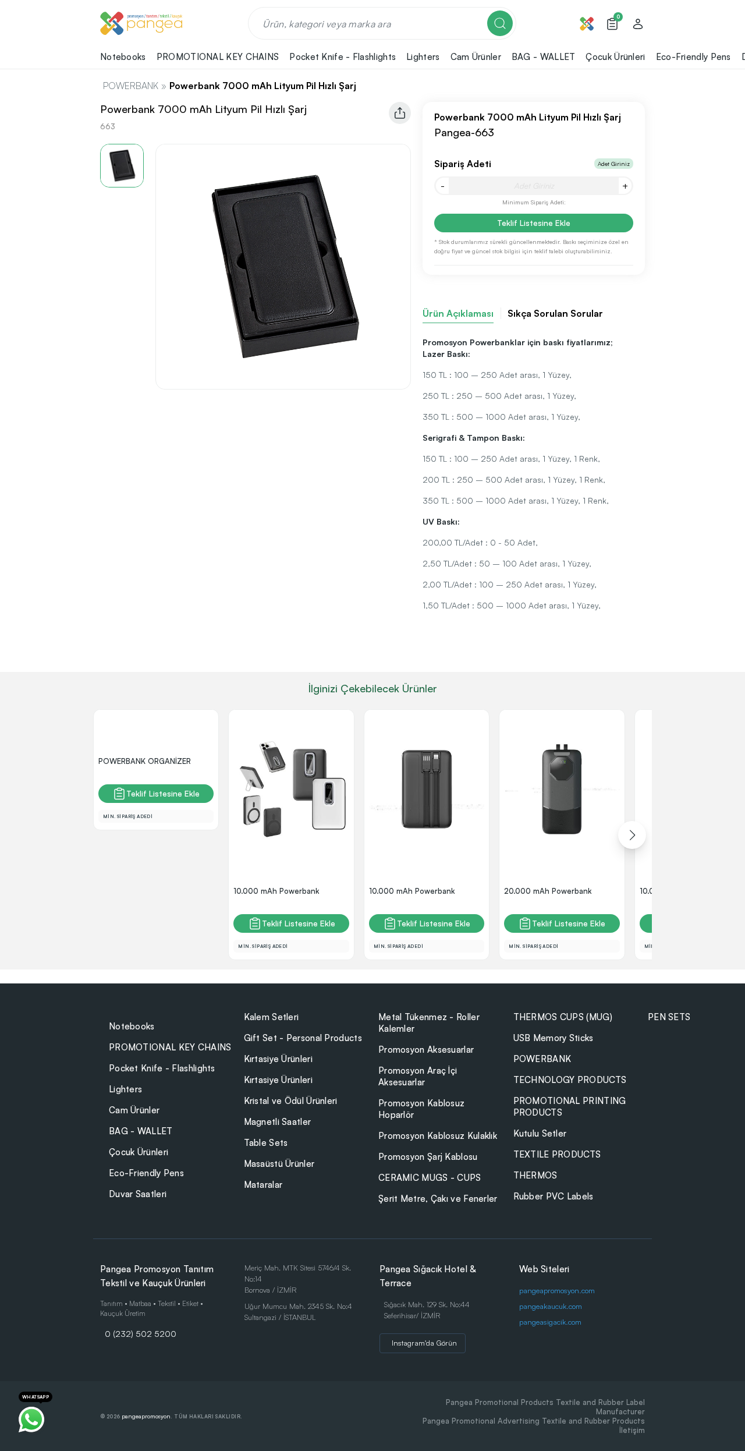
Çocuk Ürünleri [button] (615, 56)
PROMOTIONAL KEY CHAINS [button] (218, 56)
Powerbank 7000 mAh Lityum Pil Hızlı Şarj (262, 85)
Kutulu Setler (540, 1133)
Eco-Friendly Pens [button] (693, 56)
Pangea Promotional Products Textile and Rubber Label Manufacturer (545, 1406)
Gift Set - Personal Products (303, 1037)
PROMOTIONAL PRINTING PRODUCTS (569, 1106)
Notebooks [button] (123, 56)
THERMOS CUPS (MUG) (562, 1016)
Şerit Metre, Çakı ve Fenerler (438, 1198)
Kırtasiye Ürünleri (278, 1058)
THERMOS (535, 1175)
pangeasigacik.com (550, 1321)
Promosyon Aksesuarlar (426, 1049)
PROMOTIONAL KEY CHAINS (170, 1047)
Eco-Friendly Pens (146, 1173)
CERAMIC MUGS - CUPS (429, 1177)
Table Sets (266, 1142)
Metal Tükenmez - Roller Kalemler (429, 1022)
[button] (632, 834)
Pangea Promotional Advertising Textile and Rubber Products (534, 1420)
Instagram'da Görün (424, 1342)
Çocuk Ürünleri (138, 1152)
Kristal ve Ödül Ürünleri (291, 1100)
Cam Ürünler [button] (475, 56)
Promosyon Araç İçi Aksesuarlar (417, 1076)
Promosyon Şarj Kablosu (428, 1156)
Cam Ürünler (134, 1110)
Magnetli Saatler (277, 1121)
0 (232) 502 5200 (140, 1333)
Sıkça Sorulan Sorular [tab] (555, 313)
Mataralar (263, 1184)
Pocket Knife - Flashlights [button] (342, 56)
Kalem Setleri (271, 1016)
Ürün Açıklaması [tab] (458, 313)
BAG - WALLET (141, 1131)
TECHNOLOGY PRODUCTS (570, 1079)
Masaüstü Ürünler (279, 1163)
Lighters (125, 1089)
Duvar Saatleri (137, 1193)
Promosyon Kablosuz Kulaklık (437, 1135)
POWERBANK (130, 85)
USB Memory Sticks (553, 1037)
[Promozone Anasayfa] (141, 23)
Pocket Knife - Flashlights (162, 1068)
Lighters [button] (422, 56)
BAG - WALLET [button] (544, 56)
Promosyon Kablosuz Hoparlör (421, 1109)
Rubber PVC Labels (553, 1196)
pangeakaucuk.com (550, 1306)
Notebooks (132, 1026)
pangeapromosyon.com (557, 1290)
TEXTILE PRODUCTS (557, 1154)
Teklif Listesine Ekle (533, 223)
